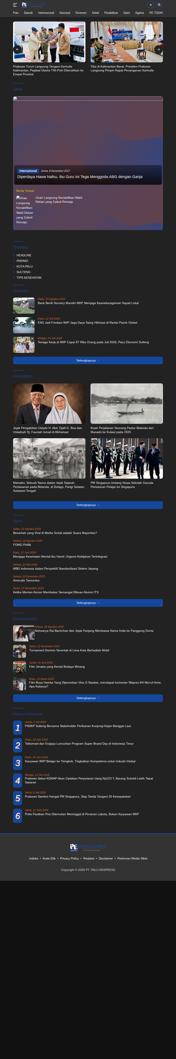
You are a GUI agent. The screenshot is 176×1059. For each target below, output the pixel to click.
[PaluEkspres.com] (33, 5)
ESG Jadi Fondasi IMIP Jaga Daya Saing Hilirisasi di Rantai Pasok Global (87, 322)
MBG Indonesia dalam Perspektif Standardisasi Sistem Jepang (55, 568)
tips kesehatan (29, 277)
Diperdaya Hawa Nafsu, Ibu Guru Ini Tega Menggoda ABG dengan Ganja (80, 177)
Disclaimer (106, 858)
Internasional (28, 170)
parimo (22, 261)
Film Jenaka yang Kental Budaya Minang (57, 666)
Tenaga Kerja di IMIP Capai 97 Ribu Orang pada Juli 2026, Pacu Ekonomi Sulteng (93, 342)
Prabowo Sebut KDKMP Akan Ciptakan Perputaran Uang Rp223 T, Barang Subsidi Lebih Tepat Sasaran (89, 780)
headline (24, 255)
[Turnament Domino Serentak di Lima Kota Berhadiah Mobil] (19, 651)
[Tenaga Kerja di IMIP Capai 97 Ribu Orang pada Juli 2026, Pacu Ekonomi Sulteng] (24, 345)
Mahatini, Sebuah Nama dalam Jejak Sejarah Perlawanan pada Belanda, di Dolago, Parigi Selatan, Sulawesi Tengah (49, 486)
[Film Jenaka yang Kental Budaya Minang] (19, 667)
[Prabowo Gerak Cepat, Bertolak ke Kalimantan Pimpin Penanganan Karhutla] (127, 42)
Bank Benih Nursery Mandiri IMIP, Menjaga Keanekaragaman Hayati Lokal (88, 303)
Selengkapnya (86, 360)
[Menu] (16, 5)
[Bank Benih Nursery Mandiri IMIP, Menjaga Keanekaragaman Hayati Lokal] (24, 306)
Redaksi (88, 858)
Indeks (33, 858)
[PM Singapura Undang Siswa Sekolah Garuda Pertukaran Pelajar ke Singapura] (127, 458)
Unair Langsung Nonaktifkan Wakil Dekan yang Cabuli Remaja (59, 199)
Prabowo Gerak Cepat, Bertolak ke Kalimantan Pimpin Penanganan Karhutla (122, 68)
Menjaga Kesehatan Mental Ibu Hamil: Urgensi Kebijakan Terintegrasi (60, 556)
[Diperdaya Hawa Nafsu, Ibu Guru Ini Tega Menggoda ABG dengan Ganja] (88, 141)
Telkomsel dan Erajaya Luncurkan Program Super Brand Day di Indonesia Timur (79, 743)
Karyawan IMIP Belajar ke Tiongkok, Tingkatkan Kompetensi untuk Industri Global (80, 761)
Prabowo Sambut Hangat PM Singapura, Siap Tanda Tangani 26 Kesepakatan (78, 796)
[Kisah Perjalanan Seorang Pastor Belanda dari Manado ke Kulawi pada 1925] (127, 403)
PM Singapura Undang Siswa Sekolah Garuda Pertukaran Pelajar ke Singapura (122, 484)
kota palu (25, 266)
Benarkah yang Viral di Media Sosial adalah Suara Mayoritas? (55, 533)
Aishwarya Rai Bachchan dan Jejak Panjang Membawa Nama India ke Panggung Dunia (94, 630)
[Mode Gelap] (151, 4)
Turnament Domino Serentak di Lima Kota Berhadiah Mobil (69, 650)
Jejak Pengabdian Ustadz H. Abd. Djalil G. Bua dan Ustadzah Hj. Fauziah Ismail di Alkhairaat (47, 429)
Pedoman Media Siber (132, 858)
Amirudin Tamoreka (26, 580)
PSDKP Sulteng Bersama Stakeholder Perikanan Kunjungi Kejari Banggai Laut (78, 726)
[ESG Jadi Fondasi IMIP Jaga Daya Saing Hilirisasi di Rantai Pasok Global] (24, 325)
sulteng (23, 272)
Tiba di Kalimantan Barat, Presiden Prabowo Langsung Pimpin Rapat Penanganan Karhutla (44, 68)
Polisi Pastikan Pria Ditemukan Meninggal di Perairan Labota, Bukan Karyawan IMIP (82, 814)
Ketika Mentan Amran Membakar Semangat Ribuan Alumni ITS (56, 592)
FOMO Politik (22, 544)
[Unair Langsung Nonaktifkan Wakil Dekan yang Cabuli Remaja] (24, 210)
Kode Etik (49, 858)
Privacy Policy (69, 858)
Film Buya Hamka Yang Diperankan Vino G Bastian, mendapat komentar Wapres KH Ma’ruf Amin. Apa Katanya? (95, 684)
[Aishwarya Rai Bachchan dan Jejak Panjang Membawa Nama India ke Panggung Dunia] (24, 633)
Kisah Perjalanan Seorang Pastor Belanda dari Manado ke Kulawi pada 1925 (122, 429)
